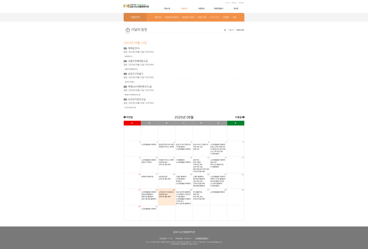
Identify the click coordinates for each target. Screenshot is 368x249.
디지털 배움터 (180, 147)
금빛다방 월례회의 (147, 197)
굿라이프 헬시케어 (199, 199)
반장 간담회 (197, 162)
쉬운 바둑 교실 (197, 147)
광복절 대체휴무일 (147, 177)
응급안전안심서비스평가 (167, 144)
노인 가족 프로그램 (216, 151)
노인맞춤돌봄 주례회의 (183, 149)
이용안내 (184, 9)
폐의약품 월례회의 (199, 186)
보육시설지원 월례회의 (183, 192)
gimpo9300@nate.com (216, 242)
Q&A (234, 17)
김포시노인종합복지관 (184, 232)
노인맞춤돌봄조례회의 (217, 192)
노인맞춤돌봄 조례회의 (148, 144)
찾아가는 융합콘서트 (217, 164)
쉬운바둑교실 (163, 162)
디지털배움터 (180, 160)
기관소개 (167, 9)
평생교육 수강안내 (171, 17)
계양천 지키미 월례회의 (217, 179)
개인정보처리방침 (202, 238)
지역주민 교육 (197, 164)
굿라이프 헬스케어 (165, 164)
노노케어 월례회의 (216, 183)
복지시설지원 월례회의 (183, 203)
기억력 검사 (180, 201)
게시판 (235, 9)
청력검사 (179, 181)
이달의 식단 (202, 17)
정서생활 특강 (197, 192)
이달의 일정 (214, 17)
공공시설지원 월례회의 (148, 199)
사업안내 (201, 9)
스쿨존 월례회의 (181, 177)
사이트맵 (240, 3)
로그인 (228, 3)
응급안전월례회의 (147, 194)
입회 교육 (213, 162)
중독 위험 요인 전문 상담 (201, 169)
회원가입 (234, 3)
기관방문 (226, 17)
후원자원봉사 (218, 9)
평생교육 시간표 (188, 17)
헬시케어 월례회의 (199, 179)
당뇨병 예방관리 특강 (217, 181)
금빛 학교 (196, 149)
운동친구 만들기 (146, 162)
